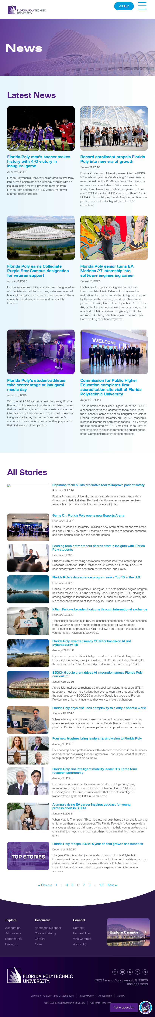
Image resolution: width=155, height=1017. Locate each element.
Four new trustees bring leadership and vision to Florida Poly (97, 738)
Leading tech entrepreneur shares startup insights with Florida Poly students (98, 547)
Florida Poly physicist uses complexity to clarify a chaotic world (99, 708)
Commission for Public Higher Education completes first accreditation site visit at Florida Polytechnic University (111, 387)
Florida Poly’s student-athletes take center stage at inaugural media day (36, 385)
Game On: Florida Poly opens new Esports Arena (88, 515)
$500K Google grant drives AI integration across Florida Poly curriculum (97, 674)
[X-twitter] (137, 972)
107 (101, 885)
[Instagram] (115, 972)
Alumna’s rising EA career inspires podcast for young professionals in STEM (91, 806)
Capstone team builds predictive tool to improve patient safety (98, 485)
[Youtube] (122, 972)
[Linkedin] (145, 972)
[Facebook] (130, 972)
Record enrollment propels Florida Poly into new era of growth (112, 159)
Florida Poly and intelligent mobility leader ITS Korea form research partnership (94, 771)
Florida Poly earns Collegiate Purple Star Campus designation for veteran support (38, 270)
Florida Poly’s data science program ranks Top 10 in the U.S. (96, 577)
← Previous (45, 885)
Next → (112, 885)
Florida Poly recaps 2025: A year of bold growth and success (97, 844)
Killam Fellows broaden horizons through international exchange (99, 609)
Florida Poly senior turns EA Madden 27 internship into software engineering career (107, 270)
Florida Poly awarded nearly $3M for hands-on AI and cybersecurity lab (91, 643)
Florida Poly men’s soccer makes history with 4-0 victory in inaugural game (38, 161)
